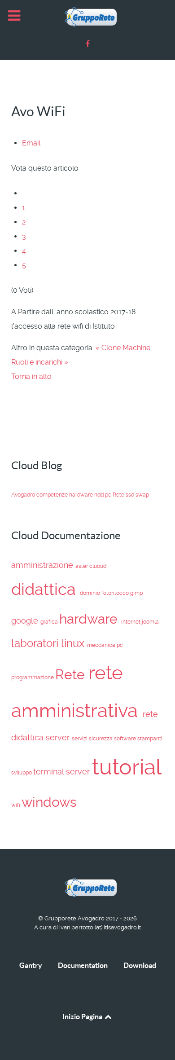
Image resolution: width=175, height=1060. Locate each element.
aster (82, 566)
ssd (131, 495)
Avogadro (23, 495)
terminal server (62, 771)
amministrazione (43, 565)
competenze (52, 495)
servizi (80, 738)
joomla (150, 622)
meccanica (102, 645)
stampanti (149, 738)
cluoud (97, 566)
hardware (81, 495)
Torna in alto (31, 376)
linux (74, 643)
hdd (99, 495)
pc (109, 495)
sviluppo (22, 773)
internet (131, 622)
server (59, 737)
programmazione (33, 677)
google (25, 620)
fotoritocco (115, 593)
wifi (16, 805)
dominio (90, 593)
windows (49, 802)
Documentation (83, 965)
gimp (136, 593)
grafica (49, 622)
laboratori (36, 643)
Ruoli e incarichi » (39, 362)
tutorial (126, 767)
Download (139, 965)
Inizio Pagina (83, 1016)
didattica (45, 589)
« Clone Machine (123, 347)
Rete (119, 495)
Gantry (30, 965)
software (125, 738)
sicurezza (101, 738)
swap (142, 495)
